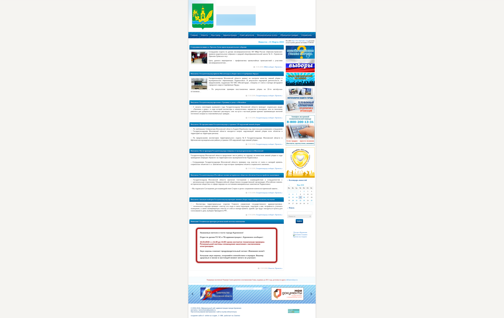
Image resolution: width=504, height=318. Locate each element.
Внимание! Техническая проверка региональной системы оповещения (218, 221)
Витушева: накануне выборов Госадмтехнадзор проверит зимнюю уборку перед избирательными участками (233, 199)
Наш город (215, 35)
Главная (194, 35)
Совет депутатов (247, 35)
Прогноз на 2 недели (300, 237)
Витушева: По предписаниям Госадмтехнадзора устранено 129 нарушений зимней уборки (225, 124)
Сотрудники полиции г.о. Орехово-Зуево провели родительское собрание (219, 47)
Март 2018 (300, 185)
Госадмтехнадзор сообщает (265, 96)
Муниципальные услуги (267, 35)
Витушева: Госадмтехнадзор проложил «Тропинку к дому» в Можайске (218, 102)
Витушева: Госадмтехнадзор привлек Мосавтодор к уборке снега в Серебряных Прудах (225, 74)
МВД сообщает (269, 67)
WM (221, 316)
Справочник (306, 35)
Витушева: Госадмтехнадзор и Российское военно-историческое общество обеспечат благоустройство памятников (235, 175)
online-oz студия (211, 316)
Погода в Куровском (300, 232)
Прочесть (278, 67)
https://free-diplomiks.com (300, 41)
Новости (204, 35)
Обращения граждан (289, 35)
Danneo (237, 316)
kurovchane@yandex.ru (207, 310)
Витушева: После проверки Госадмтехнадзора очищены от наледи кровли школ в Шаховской (227, 151)
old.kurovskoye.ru (292, 280)
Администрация (230, 35)
